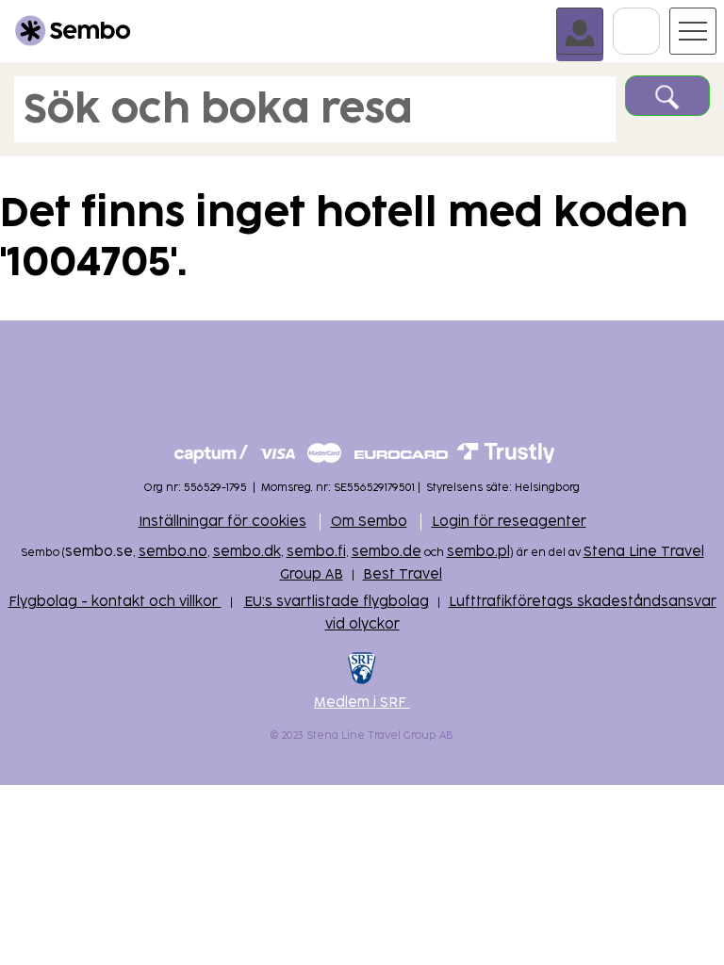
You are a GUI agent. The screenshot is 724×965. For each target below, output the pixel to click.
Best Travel (402, 574)
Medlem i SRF (362, 702)
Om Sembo (369, 521)
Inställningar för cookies (222, 521)
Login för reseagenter (509, 521)
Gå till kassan (659, 16)
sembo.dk (247, 552)
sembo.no (173, 552)
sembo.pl (478, 552)
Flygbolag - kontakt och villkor (115, 602)
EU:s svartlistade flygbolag (336, 602)
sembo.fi (316, 552)
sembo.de (386, 552)
